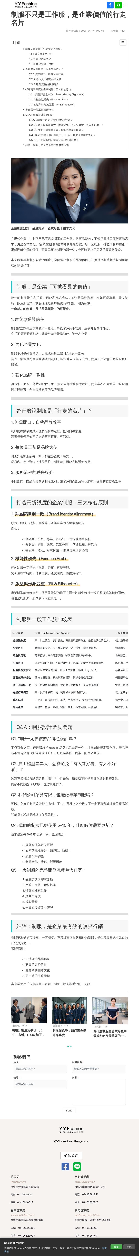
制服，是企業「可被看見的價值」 (44, 48)
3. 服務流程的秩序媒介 (46, 84)
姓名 (17, 1062)
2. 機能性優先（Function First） (51, 99)
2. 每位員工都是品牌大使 (48, 79)
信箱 (17, 1077)
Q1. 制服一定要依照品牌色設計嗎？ (53, 119)
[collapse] (123, 42)
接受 (116, 1247)
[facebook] (110, 5)
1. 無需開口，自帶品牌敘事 (48, 74)
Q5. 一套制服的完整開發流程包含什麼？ (56, 140)
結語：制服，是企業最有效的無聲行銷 (47, 145)
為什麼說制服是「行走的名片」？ (44, 69)
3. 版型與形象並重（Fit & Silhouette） (55, 104)
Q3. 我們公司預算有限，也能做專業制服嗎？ (59, 130)
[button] (68, 1046)
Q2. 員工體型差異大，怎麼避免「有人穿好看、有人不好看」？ (69, 124)
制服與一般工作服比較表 (40, 109)
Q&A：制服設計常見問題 (39, 114)
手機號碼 (78, 1062)
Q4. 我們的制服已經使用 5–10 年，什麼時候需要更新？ (65, 135)
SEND (69, 1110)
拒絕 (129, 1247)
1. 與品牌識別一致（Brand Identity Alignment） (59, 94)
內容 (75, 1077)
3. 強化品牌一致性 (43, 64)
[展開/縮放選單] (125, 4)
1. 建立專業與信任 (43, 53)
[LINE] (118, 5)
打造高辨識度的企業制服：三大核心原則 (48, 89)
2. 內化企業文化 (42, 59)
